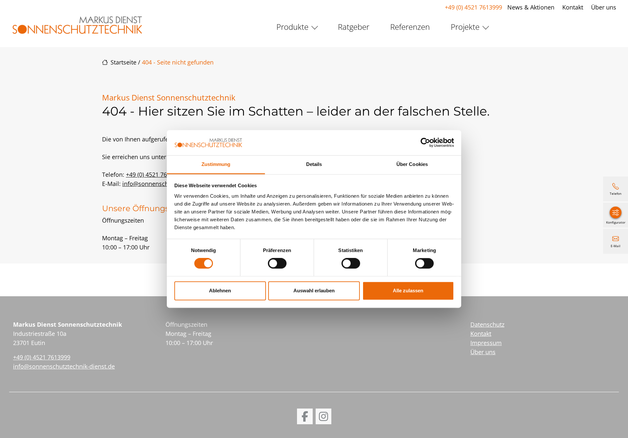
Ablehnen (220, 290)
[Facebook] (305, 416)
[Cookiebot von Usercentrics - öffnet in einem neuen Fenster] (425, 143)
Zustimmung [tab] (216, 164)
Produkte (292, 26)
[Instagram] (323, 416)
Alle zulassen (408, 290)
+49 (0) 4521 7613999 (473, 7)
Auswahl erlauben (314, 290)
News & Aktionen (530, 7)
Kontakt (572, 7)
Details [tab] (314, 164)
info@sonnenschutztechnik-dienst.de (64, 366)
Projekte (465, 26)
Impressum (486, 343)
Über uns (603, 7)
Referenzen (410, 26)
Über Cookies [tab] (412, 164)
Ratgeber (353, 26)
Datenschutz (487, 324)
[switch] (277, 263)
